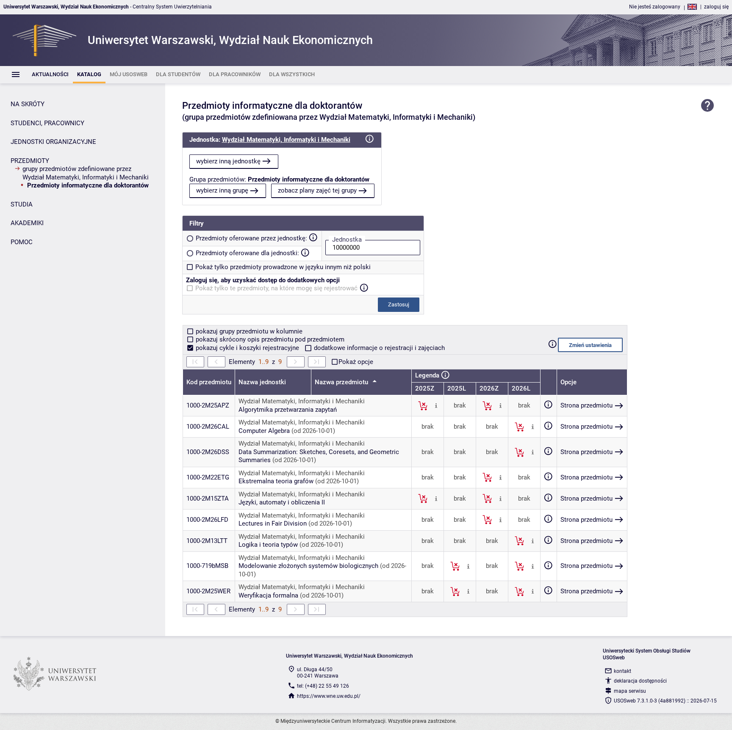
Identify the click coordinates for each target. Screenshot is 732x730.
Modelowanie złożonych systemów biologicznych (308, 566)
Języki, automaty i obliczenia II (281, 502)
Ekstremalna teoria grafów (275, 481)
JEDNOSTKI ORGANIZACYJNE (53, 142)
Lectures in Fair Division (272, 523)
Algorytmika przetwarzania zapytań (287, 409)
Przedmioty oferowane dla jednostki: (247, 253)
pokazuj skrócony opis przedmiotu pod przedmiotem (269, 339)
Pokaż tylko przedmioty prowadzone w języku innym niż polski (283, 267)
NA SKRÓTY (27, 104)
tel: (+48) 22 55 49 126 (323, 686)
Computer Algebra (264, 431)
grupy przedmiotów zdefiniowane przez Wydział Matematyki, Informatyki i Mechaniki (85, 173)
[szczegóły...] (436, 405)
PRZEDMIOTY (30, 161)
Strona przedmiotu (586, 405)
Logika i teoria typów (268, 544)
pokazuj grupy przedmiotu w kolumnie (248, 331)
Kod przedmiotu (208, 382)
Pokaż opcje (355, 362)
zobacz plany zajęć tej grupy (317, 190)
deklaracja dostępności (640, 681)
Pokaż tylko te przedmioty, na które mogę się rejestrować (276, 288)
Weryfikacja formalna (268, 595)
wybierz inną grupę (222, 190)
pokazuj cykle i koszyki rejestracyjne (247, 348)
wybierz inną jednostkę (228, 161)
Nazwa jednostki (262, 382)
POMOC (22, 242)
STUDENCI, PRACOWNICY (47, 123)
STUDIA (22, 204)
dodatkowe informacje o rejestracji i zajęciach (378, 348)
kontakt (622, 671)
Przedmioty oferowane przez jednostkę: (251, 238)
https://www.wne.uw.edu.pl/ (328, 696)
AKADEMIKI (27, 223)
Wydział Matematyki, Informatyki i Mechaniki (286, 139)
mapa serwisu (630, 691)
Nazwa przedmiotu (342, 382)
